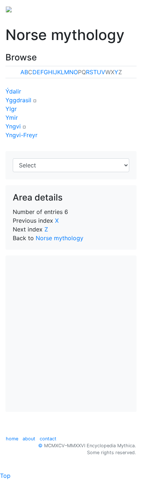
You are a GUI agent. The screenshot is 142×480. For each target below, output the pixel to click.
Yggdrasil (18, 100)
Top (5, 475)
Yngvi (13, 126)
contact (48, 438)
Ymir (11, 117)
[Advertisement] (71, 334)
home (12, 438)
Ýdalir (13, 91)
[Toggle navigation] (126, 8)
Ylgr (11, 108)
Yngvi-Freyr (21, 135)
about (29, 438)
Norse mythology (59, 238)
